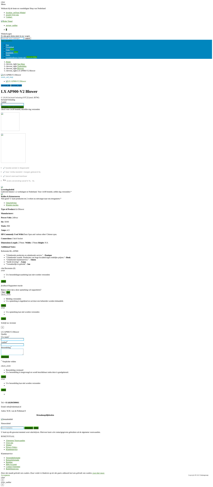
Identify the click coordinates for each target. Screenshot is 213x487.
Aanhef (4, 342)
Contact (9, 17)
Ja (8, 292)
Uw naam (5, 337)
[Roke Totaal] (6, 21)
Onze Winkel (15, 13)
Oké (3, 281)
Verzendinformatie (13, 458)
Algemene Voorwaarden (15, 441)
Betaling (9, 462)
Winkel (8, 445)
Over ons (12, 15)
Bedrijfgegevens (12, 469)
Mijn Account (11, 464)
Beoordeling (6, 347)
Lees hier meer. (98, 473)
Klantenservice (12, 449)
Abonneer (28, 428)
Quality (4, 334)
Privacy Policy (11, 447)
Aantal (3, 102)
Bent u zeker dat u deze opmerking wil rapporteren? (21, 290)
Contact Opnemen (13, 467)
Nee (3, 292)
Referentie (5, 251)
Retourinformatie (12, 460)
